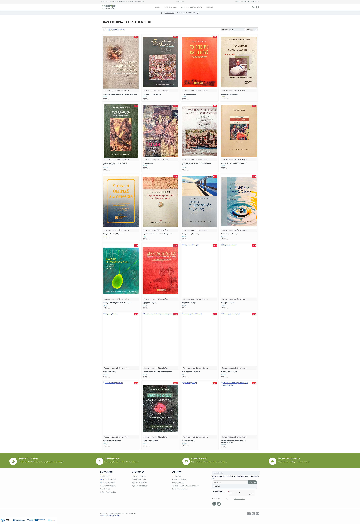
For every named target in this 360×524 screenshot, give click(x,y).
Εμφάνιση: (250, 29)
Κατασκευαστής (169, 13)
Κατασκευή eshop (106, 515)
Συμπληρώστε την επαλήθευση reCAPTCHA (219, 492)
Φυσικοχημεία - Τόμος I (229, 371)
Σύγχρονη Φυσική (109, 371)
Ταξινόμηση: (225, 29)
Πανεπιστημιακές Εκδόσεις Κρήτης (116, 90)
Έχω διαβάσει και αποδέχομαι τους (229, 499)
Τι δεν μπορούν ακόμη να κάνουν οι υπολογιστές (120, 94)
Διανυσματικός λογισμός (112, 440)
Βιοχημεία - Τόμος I (228, 303)
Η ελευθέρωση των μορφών (152, 94)
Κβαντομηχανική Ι (188, 440)
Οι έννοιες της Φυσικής (229, 234)
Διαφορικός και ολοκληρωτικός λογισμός (157, 371)
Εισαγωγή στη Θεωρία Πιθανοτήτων (233, 163)
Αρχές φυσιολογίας (149, 303)
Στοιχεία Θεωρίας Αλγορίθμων (114, 234)
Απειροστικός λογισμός (190, 234)
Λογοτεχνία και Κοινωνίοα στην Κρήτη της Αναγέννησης (197, 164)
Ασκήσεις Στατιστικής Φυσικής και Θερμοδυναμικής (233, 441)
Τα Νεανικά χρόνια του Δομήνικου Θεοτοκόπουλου (115, 164)
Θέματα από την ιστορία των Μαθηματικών (157, 234)
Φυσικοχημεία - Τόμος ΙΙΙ (191, 371)
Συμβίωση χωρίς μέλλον (229, 94)
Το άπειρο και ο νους (189, 94)
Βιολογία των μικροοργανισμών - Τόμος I (117, 303)
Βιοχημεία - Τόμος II (189, 303)
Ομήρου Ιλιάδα (147, 163)
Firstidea (116, 515)
